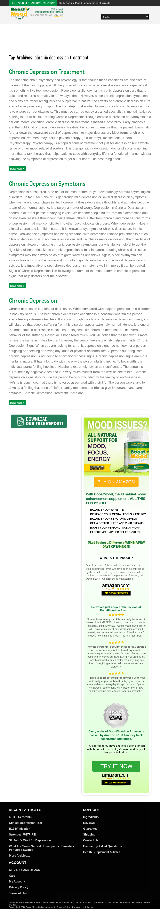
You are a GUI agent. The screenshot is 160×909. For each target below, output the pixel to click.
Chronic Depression (33, 300)
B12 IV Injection (19, 828)
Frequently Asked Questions (102, 846)
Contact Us (90, 840)
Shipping (89, 834)
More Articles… (19, 855)
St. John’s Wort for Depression (30, 840)
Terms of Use (18, 893)
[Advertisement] (80, 39)
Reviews (89, 822)
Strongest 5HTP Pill (22, 834)
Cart (12, 875)
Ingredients (91, 817)
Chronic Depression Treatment (47, 71)
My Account (17, 881)
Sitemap (90, 907)
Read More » (17, 168)
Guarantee (90, 828)
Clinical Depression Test (25, 822)
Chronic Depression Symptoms (47, 183)
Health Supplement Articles (101, 852)
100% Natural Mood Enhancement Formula (84, 3)
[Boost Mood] (37, 17)
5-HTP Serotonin (20, 817)
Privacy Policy (18, 887)
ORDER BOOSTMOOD (24, 869)
